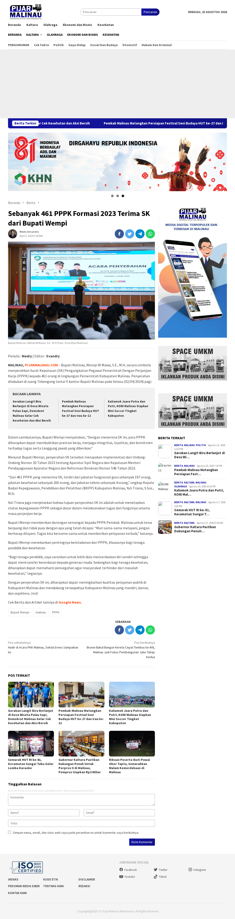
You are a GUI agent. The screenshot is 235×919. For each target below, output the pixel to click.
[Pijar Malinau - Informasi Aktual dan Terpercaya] (26, 12)
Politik (201, 445)
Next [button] (221, 160)
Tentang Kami (53, 886)
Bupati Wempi (20, 612)
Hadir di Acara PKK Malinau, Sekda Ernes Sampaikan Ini (43, 647)
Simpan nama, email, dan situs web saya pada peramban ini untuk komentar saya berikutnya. (76, 833)
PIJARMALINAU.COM (41, 365)
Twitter (163, 870)
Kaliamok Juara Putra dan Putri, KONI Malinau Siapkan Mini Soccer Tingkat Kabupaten (130, 717)
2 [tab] (117, 196)
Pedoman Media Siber (24, 886)
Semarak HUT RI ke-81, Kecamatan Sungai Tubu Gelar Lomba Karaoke (30, 764)
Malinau (189, 445)
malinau (41, 612)
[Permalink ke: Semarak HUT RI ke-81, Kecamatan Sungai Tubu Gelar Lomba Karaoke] (31, 743)
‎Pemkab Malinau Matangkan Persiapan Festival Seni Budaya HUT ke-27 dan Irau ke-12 (128, 123)
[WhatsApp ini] (150, 233)
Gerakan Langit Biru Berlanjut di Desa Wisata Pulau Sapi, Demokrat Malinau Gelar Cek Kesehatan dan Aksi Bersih (32, 411)
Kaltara (189, 482)
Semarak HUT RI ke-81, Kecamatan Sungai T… (192, 512)
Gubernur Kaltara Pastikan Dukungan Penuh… (195, 529)
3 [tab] (123, 196)
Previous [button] (13, 160)
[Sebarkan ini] (119, 233)
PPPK (55, 612)
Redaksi (84, 886)
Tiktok (163, 877)
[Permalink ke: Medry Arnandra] (12, 233)
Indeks (13, 879)
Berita (178, 445)
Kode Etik (50, 879)
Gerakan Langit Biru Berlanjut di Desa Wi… (199, 455)
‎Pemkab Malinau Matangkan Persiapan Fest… (196, 472)
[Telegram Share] (140, 233)
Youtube (129, 877)
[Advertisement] (117, 84)
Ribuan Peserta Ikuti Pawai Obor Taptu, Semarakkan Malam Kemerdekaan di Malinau (129, 766)
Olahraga (180, 486)
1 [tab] (112, 196)
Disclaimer (86, 879)
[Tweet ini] (129, 233)
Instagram (199, 870)
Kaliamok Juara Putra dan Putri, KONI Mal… (199, 492)
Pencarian (150, 12)
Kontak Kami (17, 893)
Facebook (130, 870)
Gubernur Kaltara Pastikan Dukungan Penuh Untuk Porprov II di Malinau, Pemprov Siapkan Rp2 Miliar (80, 766)
